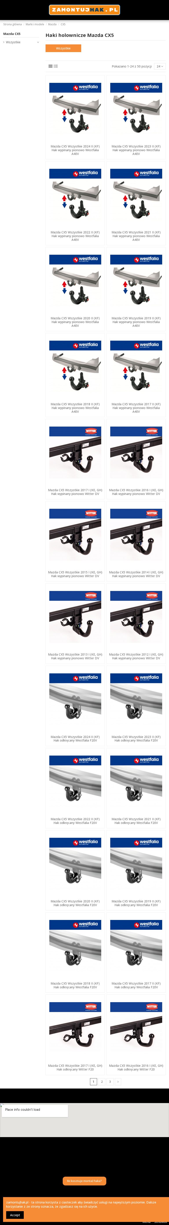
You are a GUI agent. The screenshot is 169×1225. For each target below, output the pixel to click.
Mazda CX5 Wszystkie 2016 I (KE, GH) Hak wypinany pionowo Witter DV (136, 492)
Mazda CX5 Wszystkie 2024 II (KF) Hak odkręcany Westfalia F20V (75, 739)
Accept (15, 1215)
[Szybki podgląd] (75, 141)
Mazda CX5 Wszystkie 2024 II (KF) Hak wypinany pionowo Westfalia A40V (75, 150)
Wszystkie (63, 48)
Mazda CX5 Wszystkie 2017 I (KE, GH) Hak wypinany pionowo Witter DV (75, 492)
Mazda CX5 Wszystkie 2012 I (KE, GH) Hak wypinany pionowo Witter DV (136, 656)
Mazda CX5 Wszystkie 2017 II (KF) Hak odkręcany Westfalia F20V (136, 985)
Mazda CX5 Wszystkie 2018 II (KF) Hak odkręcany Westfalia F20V (75, 985)
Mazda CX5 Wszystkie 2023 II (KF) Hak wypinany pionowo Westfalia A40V (136, 150)
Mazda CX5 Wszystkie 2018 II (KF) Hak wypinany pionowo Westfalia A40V (75, 408)
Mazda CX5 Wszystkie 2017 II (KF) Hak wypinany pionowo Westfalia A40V (136, 408)
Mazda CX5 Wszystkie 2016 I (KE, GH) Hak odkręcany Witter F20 (136, 1067)
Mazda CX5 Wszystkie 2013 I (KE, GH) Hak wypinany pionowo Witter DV (75, 656)
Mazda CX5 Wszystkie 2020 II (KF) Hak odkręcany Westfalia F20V (75, 903)
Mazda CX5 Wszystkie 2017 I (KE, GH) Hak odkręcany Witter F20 (75, 1067)
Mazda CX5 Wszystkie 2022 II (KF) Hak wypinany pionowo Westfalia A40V (75, 236)
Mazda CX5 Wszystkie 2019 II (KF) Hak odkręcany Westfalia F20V (136, 903)
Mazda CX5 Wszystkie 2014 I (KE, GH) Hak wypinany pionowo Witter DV (136, 574)
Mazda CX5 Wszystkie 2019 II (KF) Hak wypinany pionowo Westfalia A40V (136, 322)
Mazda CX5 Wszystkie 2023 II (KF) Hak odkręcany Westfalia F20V (136, 739)
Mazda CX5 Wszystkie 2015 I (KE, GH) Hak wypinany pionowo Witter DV (75, 574)
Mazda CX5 (11, 34)
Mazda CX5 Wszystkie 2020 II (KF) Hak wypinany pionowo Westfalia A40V (75, 322)
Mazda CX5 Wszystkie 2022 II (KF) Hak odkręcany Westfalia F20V (75, 821)
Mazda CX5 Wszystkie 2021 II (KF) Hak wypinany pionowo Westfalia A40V (136, 236)
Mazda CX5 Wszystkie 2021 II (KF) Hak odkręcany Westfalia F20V (136, 821)
